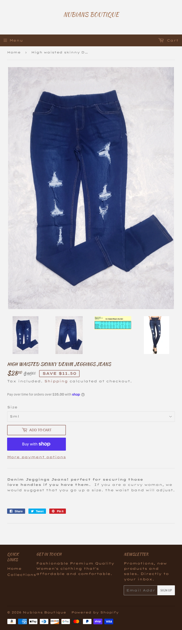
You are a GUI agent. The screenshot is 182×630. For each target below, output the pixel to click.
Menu (16, 40)
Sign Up (166, 590)
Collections (21, 575)
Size (12, 407)
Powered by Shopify (95, 612)
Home (14, 52)
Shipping (56, 381)
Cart (171, 40)
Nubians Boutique (91, 15)
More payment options (36, 457)
